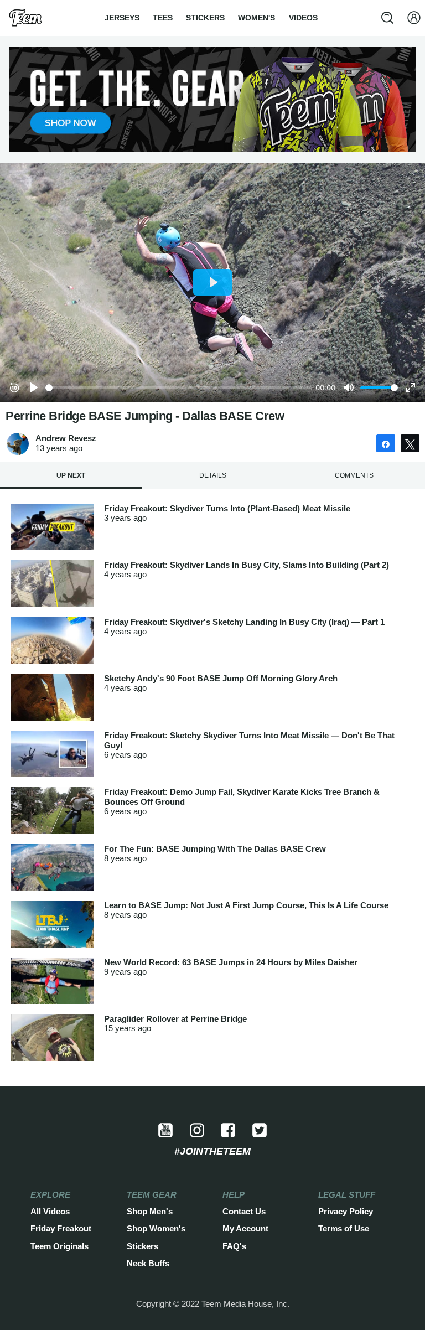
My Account (245, 1228)
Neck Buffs (148, 1263)
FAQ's (234, 1246)
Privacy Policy (345, 1211)
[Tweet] (410, 443)
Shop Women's (156, 1228)
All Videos (50, 1211)
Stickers (205, 17)
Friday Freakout (60, 1228)
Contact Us (244, 1211)
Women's (256, 17)
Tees (163, 17)
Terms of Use (343, 1228)
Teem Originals (59, 1246)
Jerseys (122, 17)
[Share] (386, 443)
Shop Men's (150, 1211)
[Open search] (387, 17)
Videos (303, 17)
